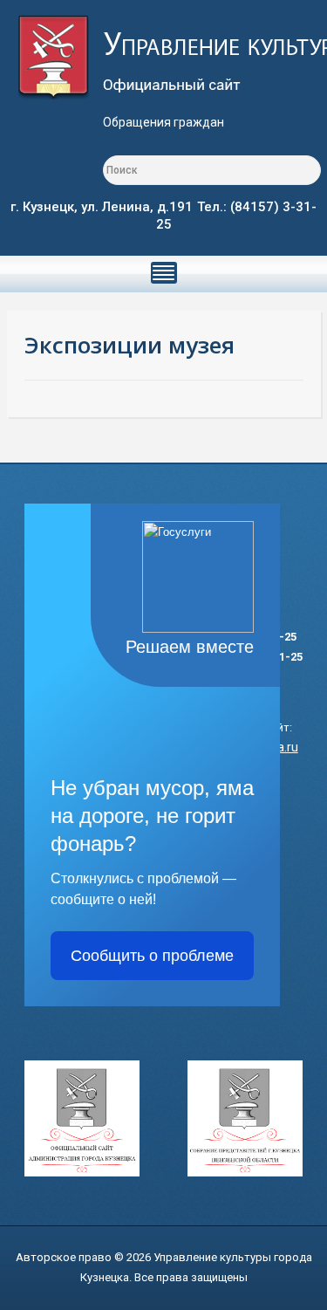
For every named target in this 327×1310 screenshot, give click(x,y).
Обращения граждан (163, 122)
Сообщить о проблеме (152, 955)
